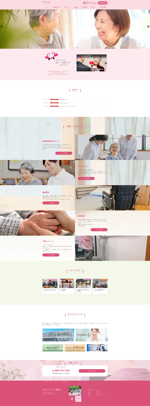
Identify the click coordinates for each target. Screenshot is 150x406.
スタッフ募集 (98, 391)
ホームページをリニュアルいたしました (68, 106)
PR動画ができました (64, 99)
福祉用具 (89, 394)
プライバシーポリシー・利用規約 (100, 394)
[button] (148, 26)
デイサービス (89, 391)
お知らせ (54, 99)
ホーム (89, 388)
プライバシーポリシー (48, 381)
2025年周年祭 (63, 289)
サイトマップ (57, 381)
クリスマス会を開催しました (99, 289)
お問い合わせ (103, 3)
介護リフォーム (90, 395)
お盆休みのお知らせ (64, 103)
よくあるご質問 (98, 392)
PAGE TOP (146, 393)
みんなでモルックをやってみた (49, 289)
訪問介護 (89, 392)
